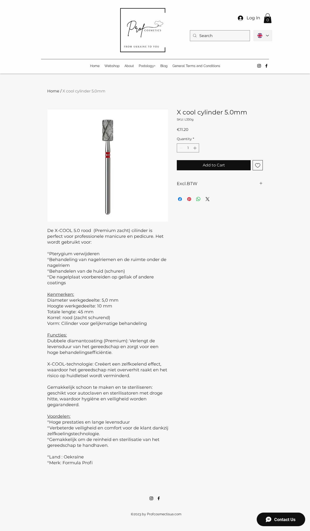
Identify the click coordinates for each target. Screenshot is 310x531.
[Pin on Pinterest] (189, 199)
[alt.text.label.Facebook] (266, 65)
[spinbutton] (188, 148)
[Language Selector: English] (263, 35)
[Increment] (195, 148)
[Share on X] (207, 199)
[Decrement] (181, 148)
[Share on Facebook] (180, 199)
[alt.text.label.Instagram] (259, 65)
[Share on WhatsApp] (198, 199)
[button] (268, 18)
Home (53, 91)
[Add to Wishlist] (258, 165)
